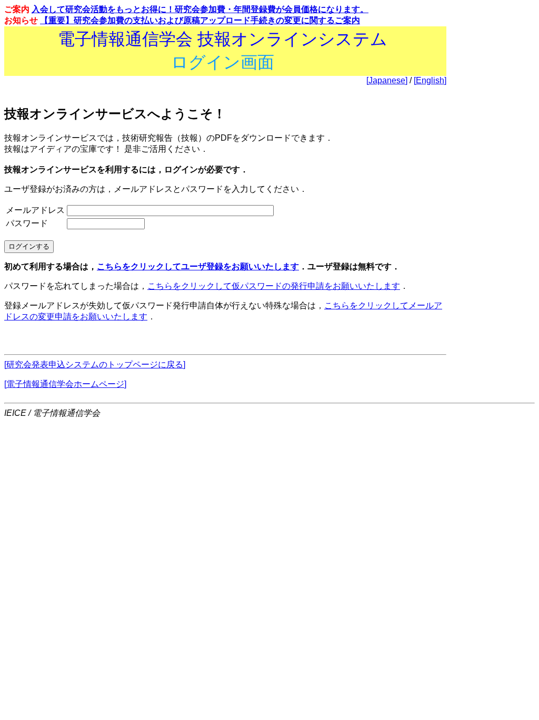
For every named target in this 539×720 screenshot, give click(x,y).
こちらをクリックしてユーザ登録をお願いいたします (198, 266)
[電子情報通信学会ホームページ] (65, 384)
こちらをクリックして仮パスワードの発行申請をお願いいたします (273, 285)
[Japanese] (386, 80)
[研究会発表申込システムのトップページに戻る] (94, 364)
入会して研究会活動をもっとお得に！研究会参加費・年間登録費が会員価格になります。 (200, 9)
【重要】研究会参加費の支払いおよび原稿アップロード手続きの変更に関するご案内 (200, 20)
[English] (430, 80)
